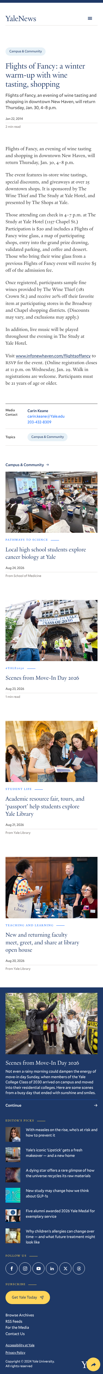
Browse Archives (19, 1315)
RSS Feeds (13, 1321)
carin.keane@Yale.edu (46, 416)
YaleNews (20, 19)
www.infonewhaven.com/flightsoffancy (53, 356)
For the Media (17, 1327)
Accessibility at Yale (20, 1345)
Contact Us (15, 1333)
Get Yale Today (24, 1297)
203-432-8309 (39, 421)
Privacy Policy (15, 1352)
